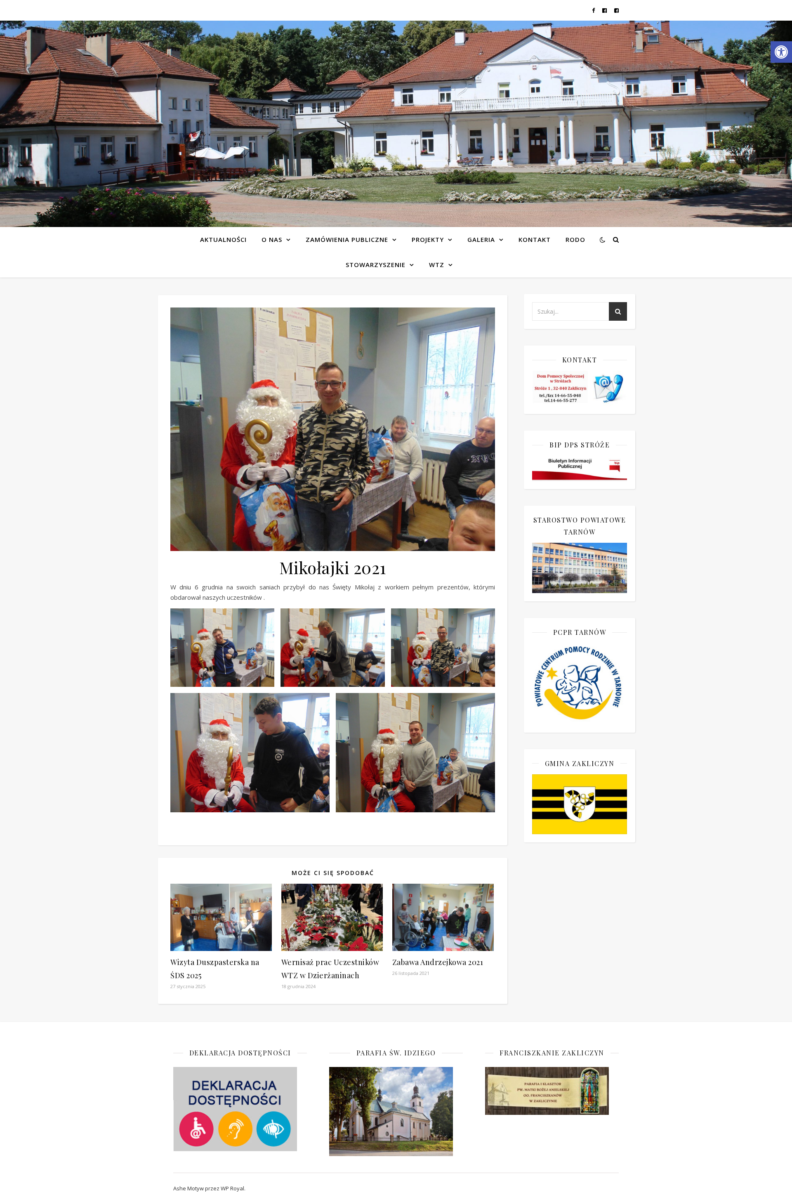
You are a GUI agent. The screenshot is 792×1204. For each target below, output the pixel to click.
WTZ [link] (436, 264)
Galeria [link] (481, 239)
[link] (781, 52)
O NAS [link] (272, 239)
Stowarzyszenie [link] (375, 264)
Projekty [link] (428, 239)
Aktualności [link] (223, 239)
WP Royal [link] (232, 1188)
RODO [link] (575, 239)
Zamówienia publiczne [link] (347, 239)
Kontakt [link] (535, 239)
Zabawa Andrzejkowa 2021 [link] (437, 962)
